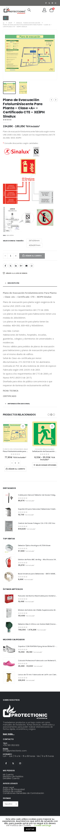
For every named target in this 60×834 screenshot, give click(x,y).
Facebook (5, 265)
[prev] (51, 100)
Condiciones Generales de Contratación (23, 793)
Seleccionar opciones (46, 465)
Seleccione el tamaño (13, 240)
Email (26, 265)
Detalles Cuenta (11, 778)
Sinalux (26, 449)
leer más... (8, 734)
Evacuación (38, 449)
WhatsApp (31, 265)
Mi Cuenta (8, 774)
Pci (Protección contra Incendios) (13, 449)
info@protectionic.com (15, 750)
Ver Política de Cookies (18, 825)
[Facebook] (46, 2)
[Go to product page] (15, 433)
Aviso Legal (8, 787)
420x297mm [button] (34, 245)
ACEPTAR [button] (30, 829)
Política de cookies (12, 791)
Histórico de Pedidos (13, 776)
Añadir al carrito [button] (16, 469)
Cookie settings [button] (42, 825)
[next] (56, 100)
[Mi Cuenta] (44, 10)
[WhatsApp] (55, 2)
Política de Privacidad (14, 789)
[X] (49, 2)
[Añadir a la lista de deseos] (22, 426)
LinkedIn (16, 265)
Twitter (10, 265)
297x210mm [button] (34, 240)
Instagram (20, 763)
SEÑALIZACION (46, 449)
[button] (6, 18)
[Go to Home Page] (3, 23)
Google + (21, 265)
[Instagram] (52, 2)
